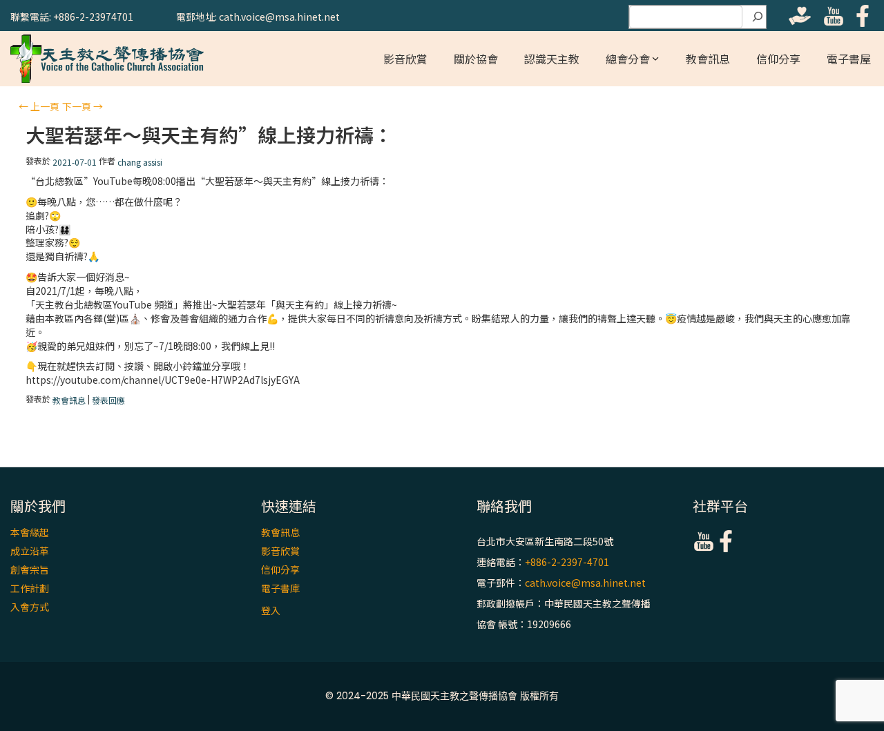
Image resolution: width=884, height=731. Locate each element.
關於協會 (476, 58)
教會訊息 (708, 58)
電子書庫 (280, 588)
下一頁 (82, 106)
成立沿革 (29, 551)
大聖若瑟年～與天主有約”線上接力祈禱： (209, 134)
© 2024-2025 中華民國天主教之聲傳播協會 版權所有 (442, 696)
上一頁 (39, 106)
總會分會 (628, 58)
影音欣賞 (405, 58)
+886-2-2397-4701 (567, 562)
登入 (270, 610)
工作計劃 (29, 588)
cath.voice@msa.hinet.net (585, 582)
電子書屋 (849, 58)
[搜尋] (757, 17)
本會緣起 (29, 532)
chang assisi (139, 162)
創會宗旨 (29, 569)
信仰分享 (778, 58)
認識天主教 (551, 58)
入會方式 (29, 607)
